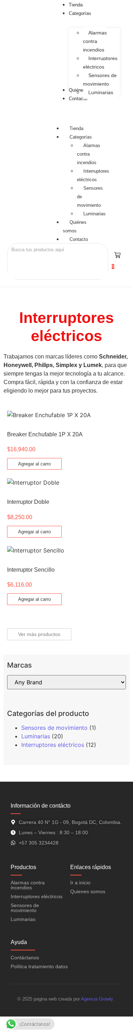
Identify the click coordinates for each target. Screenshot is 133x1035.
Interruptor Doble (28, 502)
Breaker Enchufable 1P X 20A (45, 434)
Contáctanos (25, 957)
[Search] (15, 262)
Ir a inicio (80, 882)
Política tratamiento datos (39, 966)
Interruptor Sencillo (31, 570)
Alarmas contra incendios (28, 885)
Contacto (79, 239)
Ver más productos (39, 634)
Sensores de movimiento (54, 727)
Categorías (81, 137)
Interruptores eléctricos (93, 175)
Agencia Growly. (98, 999)
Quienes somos (87, 891)
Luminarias (94, 213)
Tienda (76, 128)
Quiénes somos (75, 226)
